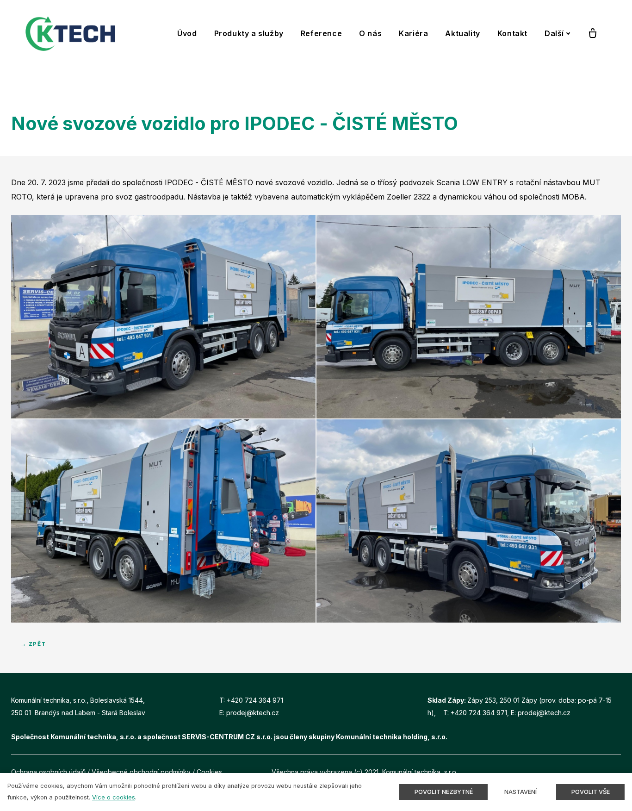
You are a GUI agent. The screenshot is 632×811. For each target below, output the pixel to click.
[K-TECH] (70, 33)
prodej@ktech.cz (252, 713)
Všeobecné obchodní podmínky (141, 772)
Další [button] (554, 33)
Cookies (209, 772)
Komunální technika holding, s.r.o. (391, 737)
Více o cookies (113, 797)
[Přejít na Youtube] (617, 772)
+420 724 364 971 (255, 700)
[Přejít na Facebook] (596, 772)
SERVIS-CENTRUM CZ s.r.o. (227, 737)
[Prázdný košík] (593, 34)
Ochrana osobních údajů (48, 772)
